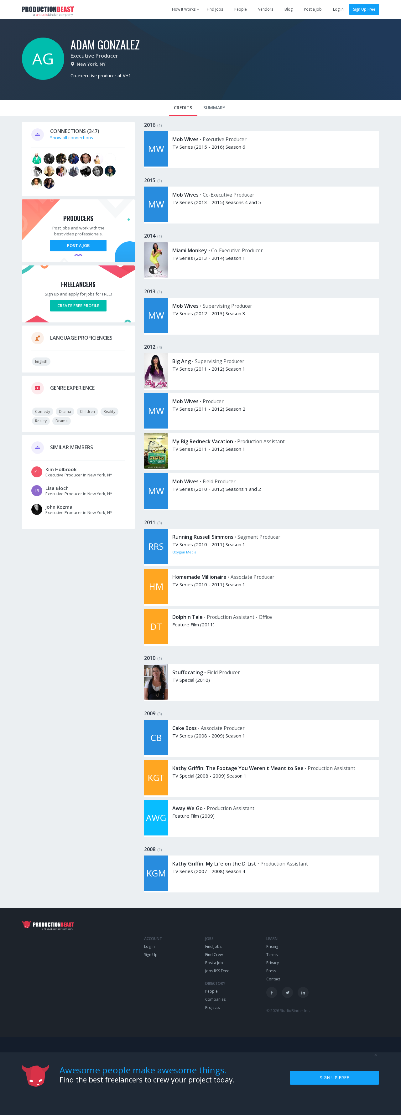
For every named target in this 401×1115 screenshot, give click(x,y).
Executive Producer (94, 55)
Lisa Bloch (57, 488)
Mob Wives (185, 139)
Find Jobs (215, 9)
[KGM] (156, 889)
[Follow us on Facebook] (271, 992)
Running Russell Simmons (202, 536)
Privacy (272, 962)
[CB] (156, 754)
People (240, 9)
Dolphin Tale (187, 617)
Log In (149, 946)
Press (271, 971)
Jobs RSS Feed (217, 971)
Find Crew (214, 954)
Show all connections (71, 138)
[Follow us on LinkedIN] (303, 992)
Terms (272, 954)
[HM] (156, 602)
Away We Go (187, 808)
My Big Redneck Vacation (202, 441)
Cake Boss (184, 728)
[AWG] (156, 834)
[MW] (156, 165)
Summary (214, 107)
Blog (288, 9)
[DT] (156, 642)
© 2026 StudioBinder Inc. (288, 1010)
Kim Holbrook (60, 469)
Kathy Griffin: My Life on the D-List (214, 863)
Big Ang (181, 361)
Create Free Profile (78, 305)
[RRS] (156, 562)
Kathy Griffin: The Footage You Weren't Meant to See (238, 768)
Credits (183, 107)
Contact (273, 979)
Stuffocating (187, 672)
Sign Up (151, 954)
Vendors (265, 9)
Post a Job (313, 9)
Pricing (272, 946)
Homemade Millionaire (199, 576)
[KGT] (156, 794)
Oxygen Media (184, 552)
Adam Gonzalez (105, 44)
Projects (212, 1007)
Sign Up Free (364, 9)
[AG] (43, 78)
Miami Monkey (189, 250)
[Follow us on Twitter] (287, 992)
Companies (215, 999)
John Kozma (58, 507)
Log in (338, 9)
